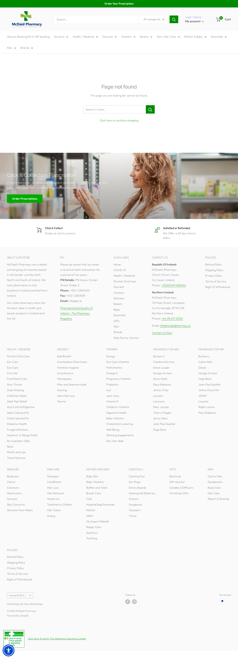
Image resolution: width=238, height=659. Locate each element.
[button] (8, 650)
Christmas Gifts (179, 493)
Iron (108, 390)
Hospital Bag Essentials (100, 504)
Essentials (217, 36)
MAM (89, 516)
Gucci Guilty (160, 378)
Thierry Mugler (162, 412)
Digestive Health (116, 412)
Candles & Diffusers (181, 487)
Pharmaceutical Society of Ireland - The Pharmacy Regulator (76, 313)
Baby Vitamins (115, 418)
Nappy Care (93, 527)
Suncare (12, 498)
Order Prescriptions (24, 198)
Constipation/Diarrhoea (72, 362)
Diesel (202, 367)
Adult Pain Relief (17, 401)
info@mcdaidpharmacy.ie (175, 325)
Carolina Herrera (163, 362)
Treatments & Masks (59, 504)
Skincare (119, 298)
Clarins (11, 482)
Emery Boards (137, 487)
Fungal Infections (17, 429)
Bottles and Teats (97, 487)
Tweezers (135, 510)
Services (59, 36)
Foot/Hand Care (17, 378)
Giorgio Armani (162, 373)
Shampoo (53, 476)
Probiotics (112, 384)
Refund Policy (213, 264)
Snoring (62, 390)
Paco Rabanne (162, 384)
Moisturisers (14, 493)
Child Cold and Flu (18, 418)
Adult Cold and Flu (18, 412)
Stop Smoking (15, 390)
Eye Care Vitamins (117, 362)
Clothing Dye (137, 476)
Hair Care (214, 493)
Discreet (107, 36)
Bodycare (13, 476)
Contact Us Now (162, 332)
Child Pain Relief (17, 396)
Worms (61, 401)
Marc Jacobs (161, 407)
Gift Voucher (177, 482)
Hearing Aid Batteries (142, 493)
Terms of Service (215, 281)
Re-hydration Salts (18, 441)
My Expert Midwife (97, 521)
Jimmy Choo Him (208, 390)
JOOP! (202, 396)
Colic (89, 498)
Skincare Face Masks (20, 510)
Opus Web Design (33, 604)
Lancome (159, 401)
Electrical (175, 476)
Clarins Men (215, 476)
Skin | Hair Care (166, 36)
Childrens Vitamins (117, 407)
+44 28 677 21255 (172, 318)
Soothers (92, 532)
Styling (51, 516)
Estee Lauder (161, 367)
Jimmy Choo (160, 390)
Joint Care (112, 396)
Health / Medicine (83, 36)
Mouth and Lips (16, 452)
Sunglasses (135, 504)
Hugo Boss (159, 429)
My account (193, 21)
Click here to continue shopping (119, 120)
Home (117, 264)
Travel (132, 516)
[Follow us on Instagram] (134, 601)
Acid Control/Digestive (21, 407)
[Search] (174, 19)
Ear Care (12, 362)
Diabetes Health (17, 424)
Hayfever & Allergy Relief (22, 435)
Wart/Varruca (66, 396)
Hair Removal (55, 493)
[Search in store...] (150, 109)
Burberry (158, 356)
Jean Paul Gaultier (164, 424)
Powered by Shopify (18, 615)
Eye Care (12, 367)
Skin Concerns (16, 504)
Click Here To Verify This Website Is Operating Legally (57, 638)
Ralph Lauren (206, 407)
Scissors (134, 498)
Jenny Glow (160, 418)
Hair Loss (53, 487)
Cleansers (13, 487)
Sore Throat (14, 384)
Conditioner (54, 482)
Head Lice (53, 498)
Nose (10, 446)
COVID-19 (120, 270)
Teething (91, 538)
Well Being (112, 429)
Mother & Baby (193, 36)
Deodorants (215, 482)
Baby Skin (92, 476)
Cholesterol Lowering (119, 424)
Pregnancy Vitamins (118, 378)
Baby (117, 309)
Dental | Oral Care (125, 281)
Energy (110, 356)
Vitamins (126, 36)
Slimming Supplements (120, 435)
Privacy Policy (213, 275)
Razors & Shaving (218, 498)
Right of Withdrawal (217, 287)
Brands (25, 47)
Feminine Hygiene (68, 367)
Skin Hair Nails (115, 441)
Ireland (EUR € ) (17, 595)
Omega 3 (112, 373)
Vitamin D (112, 401)
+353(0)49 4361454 (173, 285)
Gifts (117, 321)
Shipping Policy (214, 270)
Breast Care (93, 493)
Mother (90, 510)
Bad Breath (64, 356)
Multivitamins (114, 367)
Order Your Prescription (119, 3)
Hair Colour (54, 510)
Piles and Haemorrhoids (72, 384)
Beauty (144, 36)
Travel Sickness (16, 458)
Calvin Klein (205, 362)
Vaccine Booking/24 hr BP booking (28, 36)
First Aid (12, 373)
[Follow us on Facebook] (127, 601)
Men (9, 47)
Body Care (214, 487)
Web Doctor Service (126, 338)
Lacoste (158, 396)
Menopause (64, 378)
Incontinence (65, 373)
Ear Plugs (134, 482)
